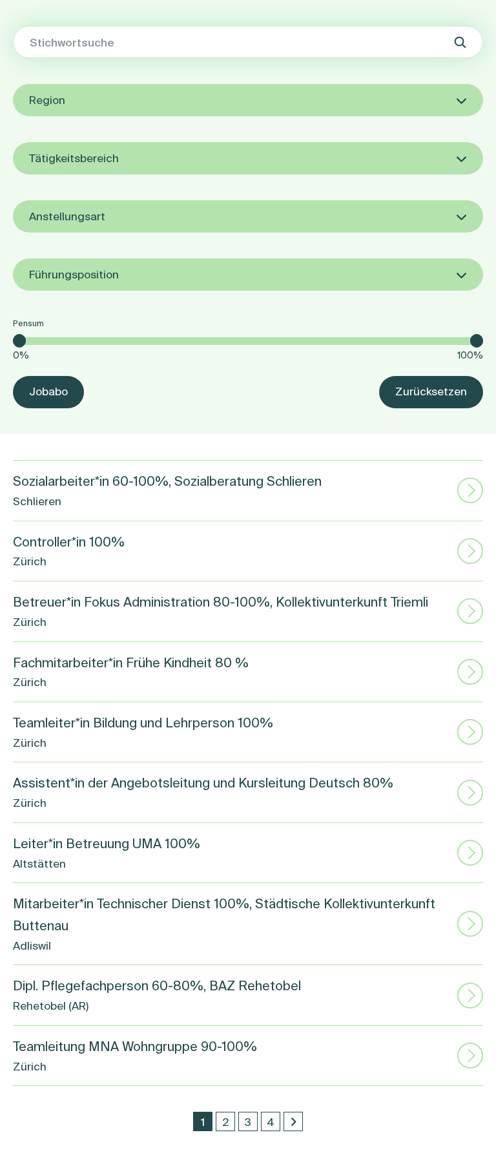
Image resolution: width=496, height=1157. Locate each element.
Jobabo (48, 391)
